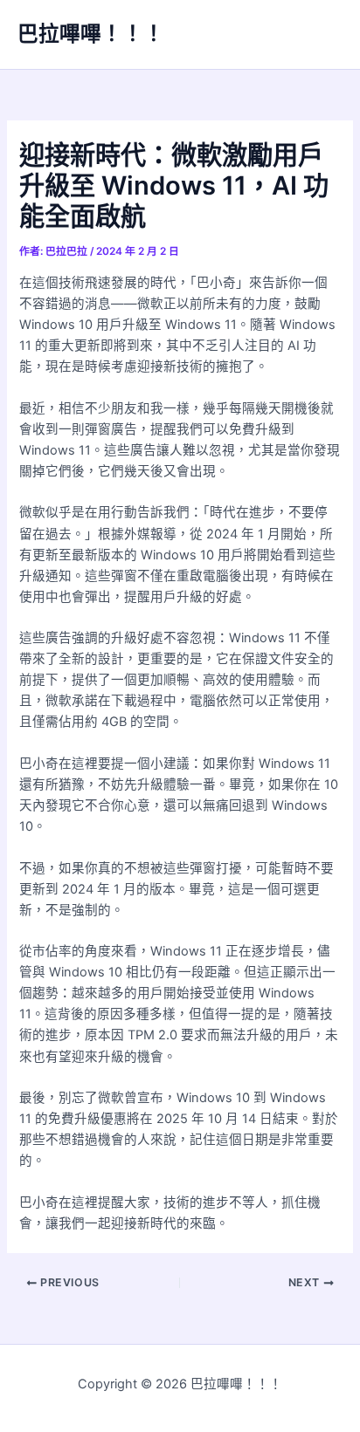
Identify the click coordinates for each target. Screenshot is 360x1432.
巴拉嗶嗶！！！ (90, 33)
